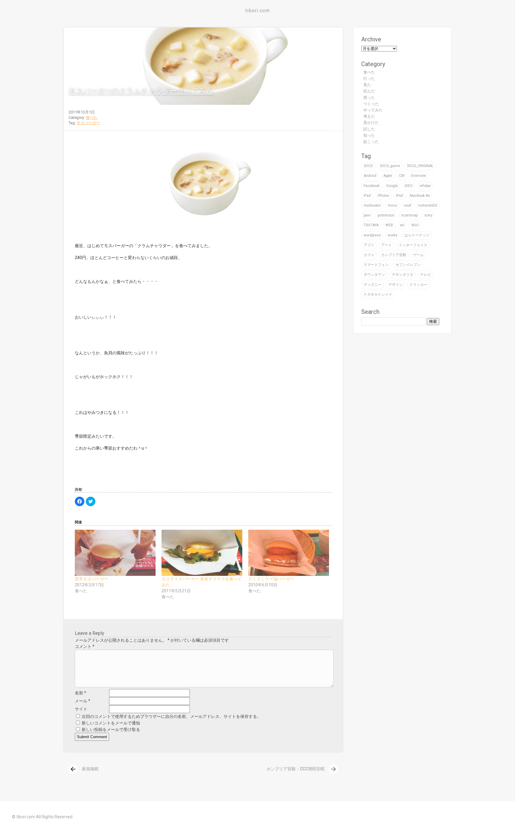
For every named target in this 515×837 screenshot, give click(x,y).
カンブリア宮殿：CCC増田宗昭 (301, 768)
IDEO (409, 186)
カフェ (369, 255)
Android (370, 176)
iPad (367, 196)
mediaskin (372, 205)
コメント (84, 646)
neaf (407, 205)
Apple (387, 176)
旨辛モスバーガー (91, 578)
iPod (399, 196)
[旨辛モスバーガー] (115, 553)
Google (392, 186)
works (393, 235)
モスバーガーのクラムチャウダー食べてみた (140, 91)
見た (367, 84)
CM (401, 176)
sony (428, 215)
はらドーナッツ (416, 235)
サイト (81, 709)
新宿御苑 (84, 768)
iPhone (383, 196)
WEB (389, 225)
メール (82, 701)
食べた (91, 117)
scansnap (409, 215)
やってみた (373, 110)
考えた (369, 116)
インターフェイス (413, 245)
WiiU (415, 225)
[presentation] (73, 769)
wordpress (372, 235)
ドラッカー (418, 285)
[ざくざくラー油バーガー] (288, 553)
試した (369, 129)
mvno (392, 205)
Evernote (418, 176)
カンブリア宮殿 (393, 255)
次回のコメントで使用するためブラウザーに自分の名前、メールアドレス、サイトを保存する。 (171, 716)
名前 (80, 693)
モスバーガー (88, 123)
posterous (386, 215)
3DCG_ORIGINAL (420, 166)
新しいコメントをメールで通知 (111, 723)
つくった (371, 104)
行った (369, 78)
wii (402, 225)
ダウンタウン (374, 274)
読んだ (369, 91)
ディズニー (372, 285)
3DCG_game (390, 166)
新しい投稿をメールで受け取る (111, 729)
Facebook (371, 186)
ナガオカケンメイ (378, 294)
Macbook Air (420, 196)
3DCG (368, 166)
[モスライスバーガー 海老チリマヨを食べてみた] (202, 553)
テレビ (425, 274)
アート (386, 245)
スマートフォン (376, 265)
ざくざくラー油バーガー (271, 578)
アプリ (369, 245)
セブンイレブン (408, 265)
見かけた (371, 122)
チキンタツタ (402, 274)
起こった (371, 141)
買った (369, 97)
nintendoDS (427, 205)
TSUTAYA (371, 225)
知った (369, 135)
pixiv (367, 215)
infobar (425, 186)
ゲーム (418, 255)
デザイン (395, 285)
